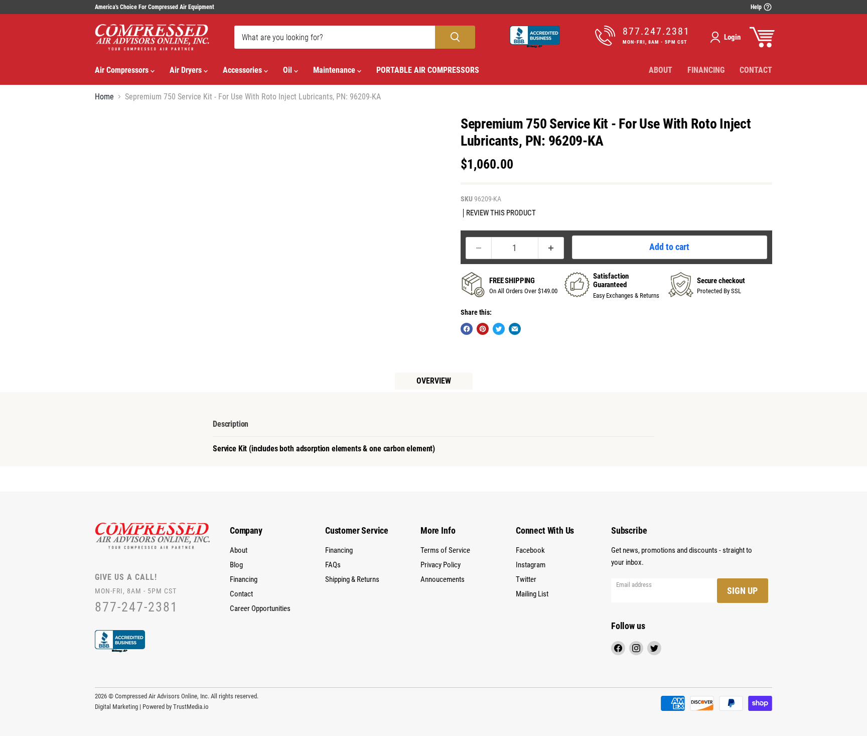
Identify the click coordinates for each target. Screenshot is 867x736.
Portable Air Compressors (427, 70)
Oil (288, 70)
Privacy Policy (440, 564)
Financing (706, 70)
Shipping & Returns (352, 579)
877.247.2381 (656, 31)
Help (757, 7)
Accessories (243, 70)
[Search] (455, 37)
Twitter (526, 579)
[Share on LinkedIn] (515, 329)
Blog (236, 564)
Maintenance (335, 70)
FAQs (333, 564)
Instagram (530, 564)
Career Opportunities (260, 608)
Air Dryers (187, 70)
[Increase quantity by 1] (551, 248)
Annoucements (442, 579)
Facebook (530, 550)
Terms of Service (445, 550)
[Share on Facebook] (467, 329)
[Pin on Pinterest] (483, 329)
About (660, 70)
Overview (433, 381)
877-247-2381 (136, 607)
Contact (756, 70)
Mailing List (532, 593)
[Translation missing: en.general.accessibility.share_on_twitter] (499, 329)
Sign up (742, 590)
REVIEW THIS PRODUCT (501, 213)
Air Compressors (123, 70)
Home (104, 96)
